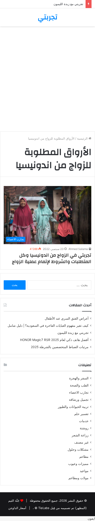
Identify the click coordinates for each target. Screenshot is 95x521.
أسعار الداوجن (17, 508)
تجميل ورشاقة (79, 399)
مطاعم (84, 456)
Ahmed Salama (78, 249)
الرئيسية (83, 138)
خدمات (84, 421)
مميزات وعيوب (78, 464)
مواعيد (84, 471)
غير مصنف (81, 442)
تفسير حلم (81, 414)
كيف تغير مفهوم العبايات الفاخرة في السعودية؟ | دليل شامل (47, 325)
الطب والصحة (79, 385)
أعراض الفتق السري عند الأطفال (67, 318)
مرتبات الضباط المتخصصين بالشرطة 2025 (60, 347)
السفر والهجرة (79, 378)
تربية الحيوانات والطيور (73, 407)
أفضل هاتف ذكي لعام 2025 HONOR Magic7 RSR (54, 340)
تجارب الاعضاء (79, 392)
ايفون (91, 518)
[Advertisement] (47, 80)
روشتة (84, 428)
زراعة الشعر (80, 435)
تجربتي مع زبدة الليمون (68, 4)
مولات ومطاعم (78, 478)
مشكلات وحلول (78, 449)
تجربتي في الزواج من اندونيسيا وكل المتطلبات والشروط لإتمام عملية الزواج (51, 258)
